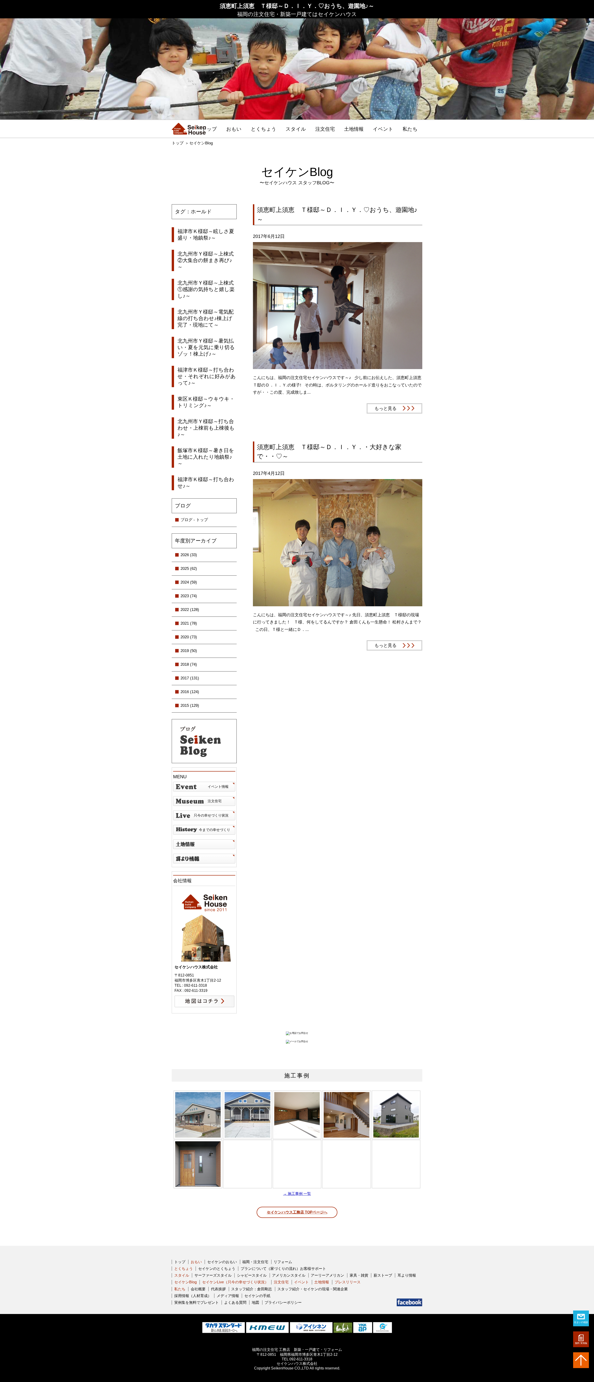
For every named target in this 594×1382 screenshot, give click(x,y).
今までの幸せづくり (214, 830)
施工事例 (297, 1075)
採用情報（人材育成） (192, 1296)
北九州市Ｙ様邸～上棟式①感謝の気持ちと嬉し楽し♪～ (206, 289)
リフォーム (283, 1262)
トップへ (581, 1360)
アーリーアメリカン (327, 1275)
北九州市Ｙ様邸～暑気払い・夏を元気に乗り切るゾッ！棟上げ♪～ (206, 347)
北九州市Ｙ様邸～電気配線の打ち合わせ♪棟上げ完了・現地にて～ (206, 318)
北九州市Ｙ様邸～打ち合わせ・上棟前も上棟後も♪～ (206, 427)
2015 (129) (190, 705)
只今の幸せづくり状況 (211, 815)
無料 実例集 (581, 1343)
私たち (410, 129)
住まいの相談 (581, 1322)
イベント (383, 129)
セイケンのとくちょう (216, 1269)
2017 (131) (190, 678)
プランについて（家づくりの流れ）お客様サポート (283, 1269)
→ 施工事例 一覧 (297, 1194)
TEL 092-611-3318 (297, 1359)
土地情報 (354, 129)
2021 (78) (189, 623)
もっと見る (385, 408)
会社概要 (198, 1289)
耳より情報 (406, 1275)
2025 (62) (189, 568)
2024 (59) (189, 582)
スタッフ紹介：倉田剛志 (251, 1289)
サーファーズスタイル (213, 1275)
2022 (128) (190, 609)
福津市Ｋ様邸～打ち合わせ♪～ (206, 483)
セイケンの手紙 (257, 1296)
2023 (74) (189, 596)
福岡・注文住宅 (255, 1262)
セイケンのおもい (222, 1262)
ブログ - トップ (194, 520)
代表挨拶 (218, 1289)
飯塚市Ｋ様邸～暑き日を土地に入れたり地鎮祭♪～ (206, 457)
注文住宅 (325, 129)
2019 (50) (189, 651)
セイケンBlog (201, 143)
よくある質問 (235, 1302)
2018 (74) (189, 664)
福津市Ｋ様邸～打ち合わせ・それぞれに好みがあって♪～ (207, 376)
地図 (255, 1302)
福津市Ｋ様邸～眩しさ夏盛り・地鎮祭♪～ (206, 234)
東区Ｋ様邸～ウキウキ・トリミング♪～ (206, 402)
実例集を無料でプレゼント (196, 1302)
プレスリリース (348, 1282)
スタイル (296, 129)
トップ (209, 129)
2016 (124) (190, 692)
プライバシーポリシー (283, 1302)
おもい (234, 129)
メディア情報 (228, 1296)
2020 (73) (189, 637)
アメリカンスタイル (288, 1275)
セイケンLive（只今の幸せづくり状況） (235, 1282)
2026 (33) (189, 555)
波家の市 (204, 858)
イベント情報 (218, 786)
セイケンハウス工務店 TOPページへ (297, 1212)
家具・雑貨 (359, 1275)
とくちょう (263, 129)
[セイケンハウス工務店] (189, 129)
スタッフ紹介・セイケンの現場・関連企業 (312, 1289)
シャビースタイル (252, 1275)
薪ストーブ (383, 1275)
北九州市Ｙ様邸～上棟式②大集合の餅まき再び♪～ (206, 260)
